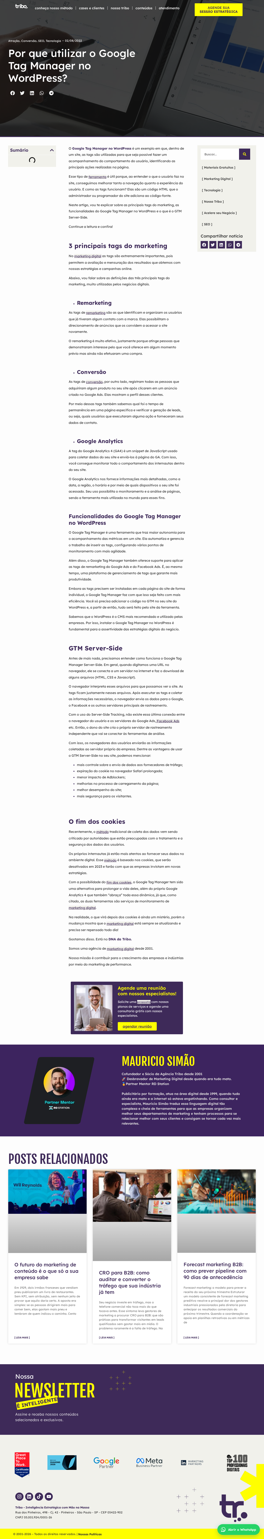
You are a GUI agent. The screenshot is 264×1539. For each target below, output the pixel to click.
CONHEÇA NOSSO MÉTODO (54, 8)
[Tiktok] (39, 1497)
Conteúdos (144, 8)
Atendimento (169, 8)
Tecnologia (53, 41)
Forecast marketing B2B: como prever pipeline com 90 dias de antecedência (215, 1270)
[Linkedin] (29, 1497)
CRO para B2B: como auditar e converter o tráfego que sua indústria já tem (130, 1282)
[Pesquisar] (244, 154)
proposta (144, 1002)
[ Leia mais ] (22, 1337)
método (102, 832)
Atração (14, 41)
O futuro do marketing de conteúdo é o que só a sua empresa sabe (46, 1270)
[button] (12, 93)
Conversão (29, 41)
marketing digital (82, 908)
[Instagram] (19, 1497)
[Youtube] (49, 1497)
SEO (41, 41)
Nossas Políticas (90, 1534)
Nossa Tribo (120, 8)
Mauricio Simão (158, 1061)
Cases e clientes (91, 8)
